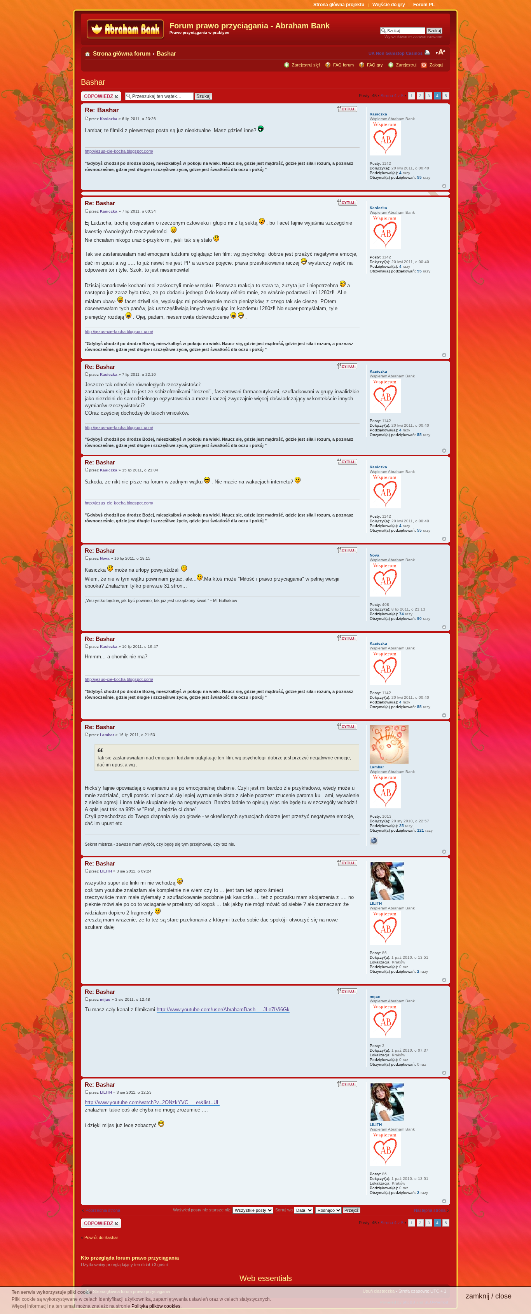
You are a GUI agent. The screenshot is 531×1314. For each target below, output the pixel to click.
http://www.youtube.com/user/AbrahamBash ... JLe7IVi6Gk (223, 1009)
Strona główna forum (121, 53)
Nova (105, 558)
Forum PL (424, 4)
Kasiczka (108, 119)
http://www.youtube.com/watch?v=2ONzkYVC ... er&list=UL (152, 1102)
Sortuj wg (284, 1210)
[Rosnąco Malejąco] (338, 1210)
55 (419, 177)
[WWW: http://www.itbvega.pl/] (373, 841)
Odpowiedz (91, 93)
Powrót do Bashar (101, 1237)
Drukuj (428, 52)
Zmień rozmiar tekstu (440, 52)
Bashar (166, 53)
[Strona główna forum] (126, 29)
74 (401, 614)
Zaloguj (436, 65)
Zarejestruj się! (306, 65)
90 (419, 618)
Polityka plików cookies (155, 1306)
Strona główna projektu (338, 4)
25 (401, 826)
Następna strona (429, 1210)
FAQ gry (375, 65)
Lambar (107, 735)
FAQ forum (343, 65)
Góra (444, 186)
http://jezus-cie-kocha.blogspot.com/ (119, 151)
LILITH (106, 871)
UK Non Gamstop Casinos (396, 53)
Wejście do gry (388, 4)
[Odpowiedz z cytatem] (348, 108)
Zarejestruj (406, 65)
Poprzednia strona (103, 1210)
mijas (105, 999)
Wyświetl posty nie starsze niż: (202, 1210)
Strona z (392, 95)
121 (420, 830)
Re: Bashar (102, 110)
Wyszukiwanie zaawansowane (413, 36)
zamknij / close (489, 1296)
